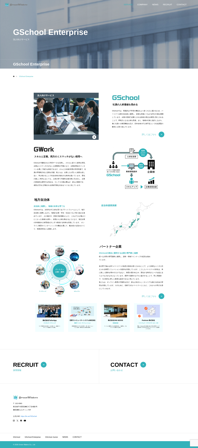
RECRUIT (167, 4)
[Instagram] (14, 421)
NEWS (155, 4)
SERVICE (128, 4)
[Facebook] (21, 421)
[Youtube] (25, 421)
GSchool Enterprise (33, 437)
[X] (17, 421)
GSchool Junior (51, 437)
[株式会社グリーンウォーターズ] (21, 4)
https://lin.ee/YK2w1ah (29, 416)
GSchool (16, 437)
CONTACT (182, 4)
